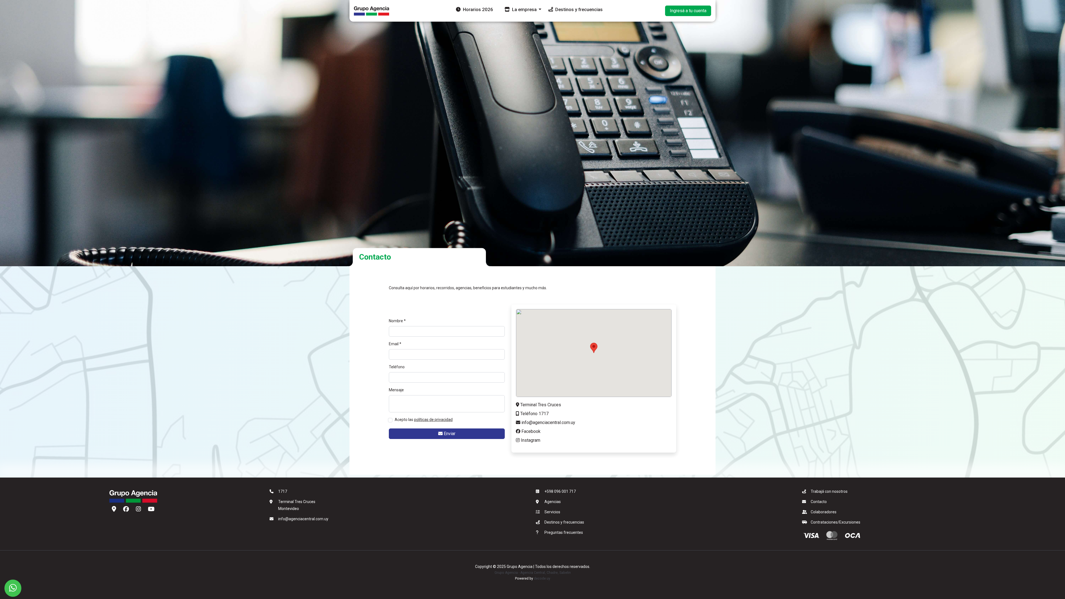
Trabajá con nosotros (829, 491)
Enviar (449, 433)
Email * (395, 344)
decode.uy (542, 578)
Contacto (819, 501)
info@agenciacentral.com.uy (547, 422)
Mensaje (396, 390)
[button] (593, 348)
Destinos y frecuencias (578, 9)
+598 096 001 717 (560, 491)
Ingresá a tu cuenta (688, 10)
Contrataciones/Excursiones (835, 522)
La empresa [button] (524, 9)
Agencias (552, 501)
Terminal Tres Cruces (540, 404)
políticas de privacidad (433, 419)
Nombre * (397, 321)
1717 (282, 491)
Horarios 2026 (477, 9)
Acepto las (424, 419)
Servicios (552, 512)
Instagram (530, 440)
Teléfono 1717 (534, 413)
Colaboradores (823, 512)
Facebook (530, 431)
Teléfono (397, 367)
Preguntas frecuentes (563, 532)
